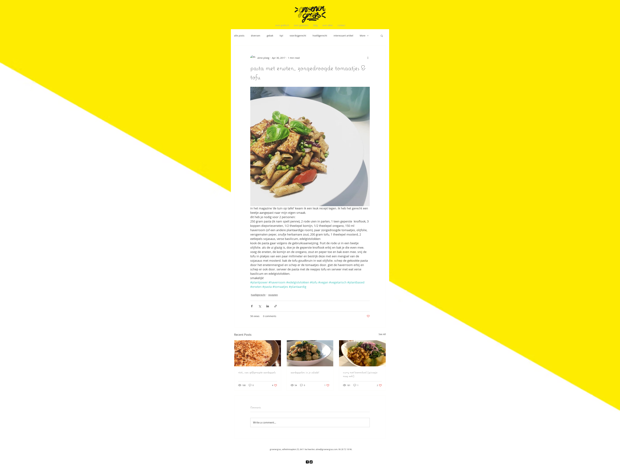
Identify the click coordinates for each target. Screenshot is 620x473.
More (362, 35)
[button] (381, 35)
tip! (281, 35)
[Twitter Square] (311, 461)
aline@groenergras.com (326, 449)
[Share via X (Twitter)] (259, 306)
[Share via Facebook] (251, 306)
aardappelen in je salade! (305, 372)
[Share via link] (275, 306)
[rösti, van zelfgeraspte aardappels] (257, 353)
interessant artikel (343, 35)
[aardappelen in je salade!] (310, 353)
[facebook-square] (307, 461)
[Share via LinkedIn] (267, 306)
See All (382, 334)
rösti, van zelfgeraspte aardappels (257, 372)
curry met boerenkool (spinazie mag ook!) (360, 374)
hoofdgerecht (320, 35)
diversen (255, 35)
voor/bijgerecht (298, 35)
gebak (270, 35)
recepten (273, 294)
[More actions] (368, 58)
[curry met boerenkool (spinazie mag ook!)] (362, 353)
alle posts (239, 35)
